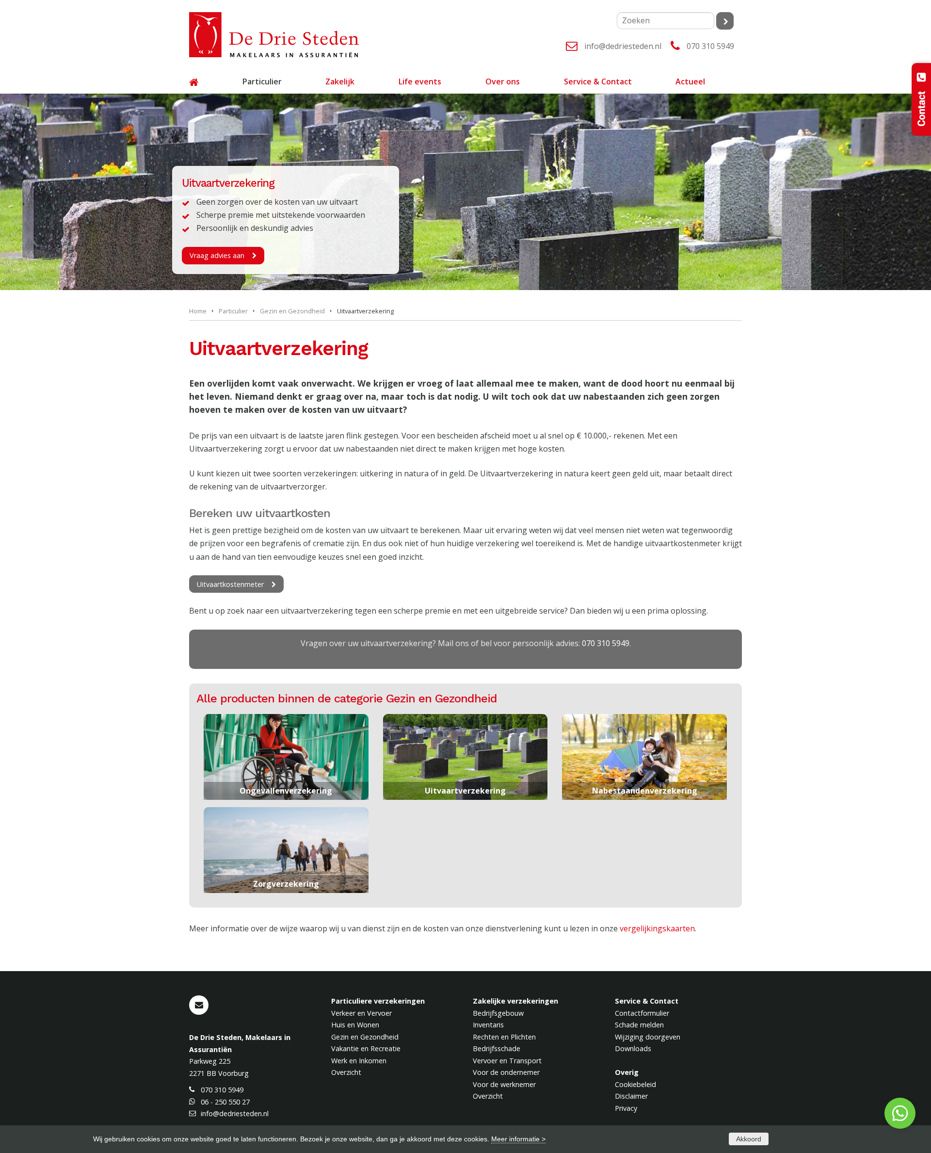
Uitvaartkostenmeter (230, 584)
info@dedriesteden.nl (622, 46)
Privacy (626, 1108)
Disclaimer (631, 1096)
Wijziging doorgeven (647, 1036)
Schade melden (639, 1024)
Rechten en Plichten (504, 1036)
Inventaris (488, 1024)
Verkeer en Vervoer (361, 1013)
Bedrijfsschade (496, 1048)
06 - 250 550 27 (225, 1101)
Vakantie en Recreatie (366, 1048)
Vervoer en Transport (507, 1060)
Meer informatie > (518, 1139)
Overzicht (346, 1072)
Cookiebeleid (635, 1084)
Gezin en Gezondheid (292, 311)
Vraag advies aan (217, 255)
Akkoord (748, 1139)
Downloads (633, 1048)
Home (198, 311)
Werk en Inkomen (358, 1060)
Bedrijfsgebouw (498, 1013)
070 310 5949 (710, 46)
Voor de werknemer (504, 1084)
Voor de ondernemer (506, 1072)
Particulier (233, 311)
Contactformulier (642, 1013)
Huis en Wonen (355, 1024)
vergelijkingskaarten (657, 928)
